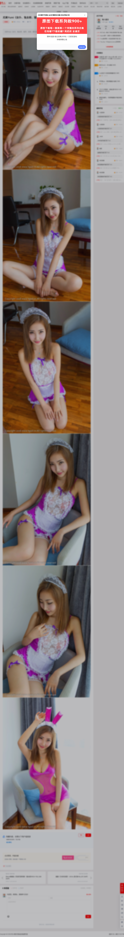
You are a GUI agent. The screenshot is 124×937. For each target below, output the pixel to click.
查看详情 (82, 47)
